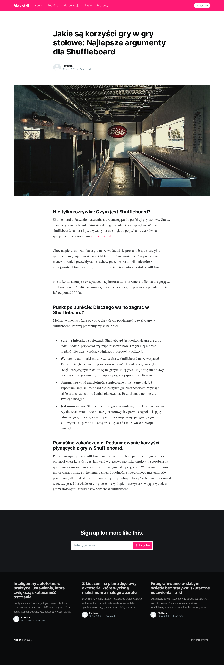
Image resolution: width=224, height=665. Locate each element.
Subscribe (202, 5)
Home (38, 5)
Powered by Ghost (200, 639)
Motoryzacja (71, 5)
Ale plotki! (21, 6)
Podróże (53, 5)
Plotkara (67, 65)
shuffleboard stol (102, 236)
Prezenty (102, 5)
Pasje (88, 5)
